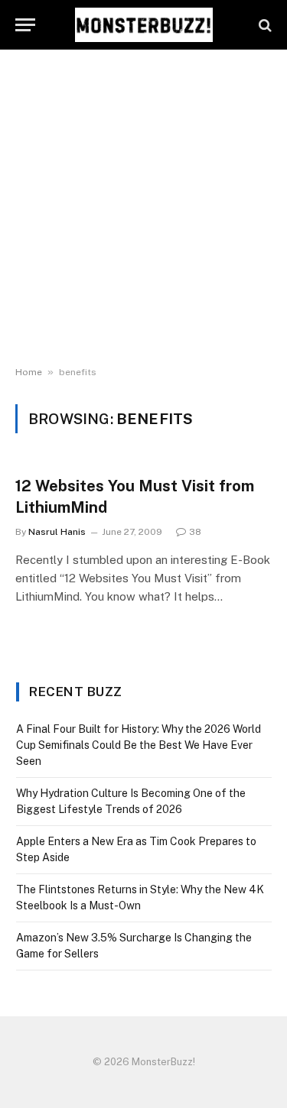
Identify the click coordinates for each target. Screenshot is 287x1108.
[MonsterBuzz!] (144, 25)
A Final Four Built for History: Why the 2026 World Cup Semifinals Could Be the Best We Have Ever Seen (138, 745)
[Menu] (25, 25)
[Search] (264, 25)
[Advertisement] (143, 208)
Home (28, 372)
